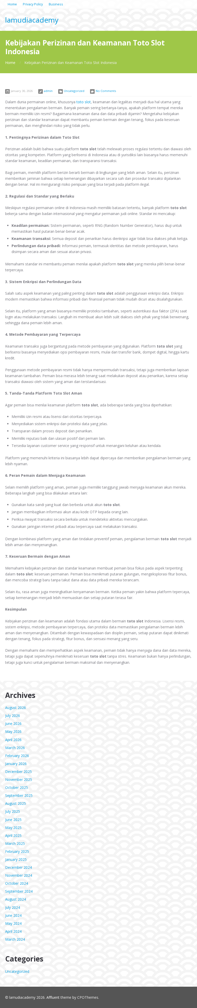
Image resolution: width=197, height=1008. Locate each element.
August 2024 (15, 899)
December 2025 (18, 771)
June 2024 (13, 915)
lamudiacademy (31, 20)
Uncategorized (74, 91)
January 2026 (16, 763)
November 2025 (18, 779)
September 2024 (19, 891)
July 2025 (12, 811)
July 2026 (12, 715)
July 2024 (12, 907)
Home (10, 62)
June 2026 (13, 723)
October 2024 (16, 883)
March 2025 (15, 843)
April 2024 (13, 931)
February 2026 (17, 755)
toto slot (83, 101)
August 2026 (15, 707)
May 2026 (13, 731)
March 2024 (15, 939)
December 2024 (18, 867)
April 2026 (13, 739)
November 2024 (18, 875)
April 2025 (13, 835)
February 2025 (17, 851)
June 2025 (13, 819)
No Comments (106, 91)
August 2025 (15, 803)
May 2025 (13, 827)
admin (48, 91)
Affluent (53, 997)
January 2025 (16, 859)
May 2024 (13, 923)
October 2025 (16, 787)
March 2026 (15, 747)
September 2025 (19, 795)
